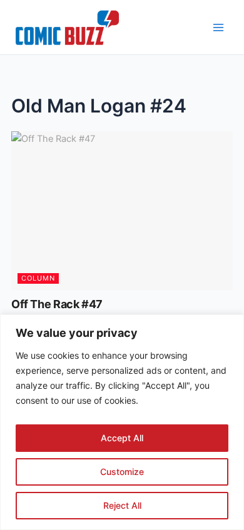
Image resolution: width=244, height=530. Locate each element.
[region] (122, 422)
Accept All (122, 437)
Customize (122, 471)
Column (38, 278)
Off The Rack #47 (57, 304)
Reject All (122, 505)
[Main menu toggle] (218, 27)
